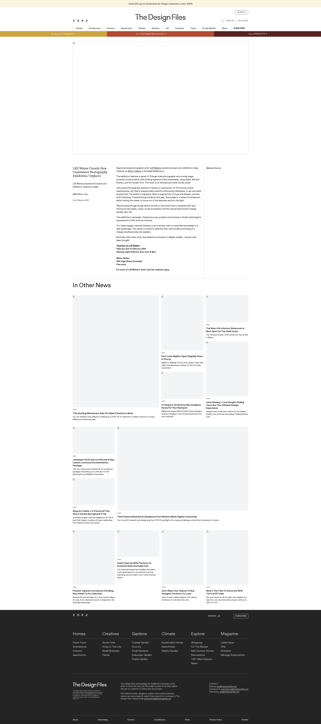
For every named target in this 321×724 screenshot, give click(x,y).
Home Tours (79, 642)
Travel (193, 28)
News (224, 28)
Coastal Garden (140, 642)
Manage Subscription (233, 655)
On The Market (199, 646)
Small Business (110, 651)
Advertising (103, 719)
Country (136, 646)
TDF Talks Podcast (201, 659)
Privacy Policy (216, 719)
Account (243, 20)
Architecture (95, 28)
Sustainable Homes (172, 642)
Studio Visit (108, 642)
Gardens (155, 28)
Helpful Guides (170, 651)
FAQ (223, 646)
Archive (245, 719)
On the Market (209, 28)
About (75, 719)
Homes (79, 28)
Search (241, 12)
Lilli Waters (155, 168)
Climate (141, 28)
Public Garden (140, 659)
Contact (131, 719)
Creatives (179, 28)
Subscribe (239, 28)
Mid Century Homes (202, 651)
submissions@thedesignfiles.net (157, 698)
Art (167, 28)
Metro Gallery (134, 171)
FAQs (187, 719)
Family (106, 655)
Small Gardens (140, 651)
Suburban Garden (142, 655)
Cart (230, 20)
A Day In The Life (111, 646)
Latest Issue (227, 642)
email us (90, 692)
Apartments (126, 28)
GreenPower (168, 646)
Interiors (111, 28)
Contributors (159, 719)
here (166, 269)
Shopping (196, 642)
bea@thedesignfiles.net (227, 686)
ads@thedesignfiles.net (229, 692)
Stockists (226, 651)
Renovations (198, 655)
